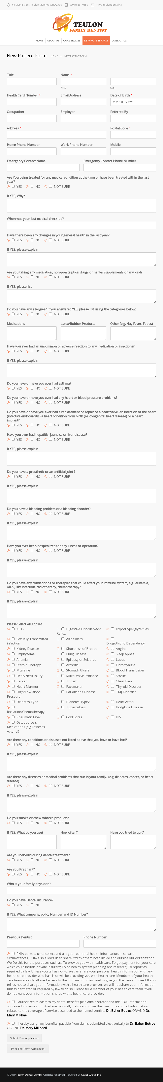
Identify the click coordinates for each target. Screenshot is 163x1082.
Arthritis (72, 665)
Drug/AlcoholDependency (125, 643)
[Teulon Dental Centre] (81, 22)
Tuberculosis (76, 707)
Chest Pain (124, 681)
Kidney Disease (27, 648)
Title (10, 75)
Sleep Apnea (125, 654)
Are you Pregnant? (21, 869)
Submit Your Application (24, 1038)
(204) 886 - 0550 (79, 4)
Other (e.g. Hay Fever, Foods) (131, 324)
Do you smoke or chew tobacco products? (38, 818)
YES (19, 186)
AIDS (20, 629)
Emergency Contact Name (26, 161)
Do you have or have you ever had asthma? (39, 383)
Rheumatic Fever (28, 717)
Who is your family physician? (29, 884)
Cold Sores (74, 717)
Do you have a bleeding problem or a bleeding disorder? (49, 509)
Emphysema (25, 654)
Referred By (119, 112)
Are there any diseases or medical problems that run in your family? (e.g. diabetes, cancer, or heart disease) (80, 779)
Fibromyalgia (125, 665)
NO (37, 186)
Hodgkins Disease (129, 707)
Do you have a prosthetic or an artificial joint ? (41, 472)
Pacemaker (74, 686)
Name (66, 75)
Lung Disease (76, 654)
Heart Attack (125, 702)
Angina (121, 648)
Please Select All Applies (24, 624)
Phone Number (95, 937)
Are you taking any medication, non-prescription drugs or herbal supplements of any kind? (74, 272)
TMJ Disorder (126, 692)
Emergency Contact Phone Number (109, 161)
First (63, 87)
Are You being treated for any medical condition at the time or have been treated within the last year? (78, 179)
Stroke (121, 676)
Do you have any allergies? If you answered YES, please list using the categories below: (71, 309)
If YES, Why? (16, 196)
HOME (39, 40)
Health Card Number (24, 95)
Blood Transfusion (130, 670)
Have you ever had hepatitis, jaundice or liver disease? (47, 435)
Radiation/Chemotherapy (26, 712)
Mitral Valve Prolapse (82, 676)
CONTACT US (119, 40)
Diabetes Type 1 (28, 702)
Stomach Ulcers (77, 670)
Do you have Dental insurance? (30, 900)
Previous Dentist (19, 937)
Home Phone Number (23, 145)
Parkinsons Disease (81, 692)
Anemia (22, 659)
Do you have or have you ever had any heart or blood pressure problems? (62, 398)
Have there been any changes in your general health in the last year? (58, 235)
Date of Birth (121, 95)
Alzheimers (74, 639)
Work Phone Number (77, 145)
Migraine (23, 670)
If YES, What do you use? (25, 832)
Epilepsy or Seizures (81, 659)
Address (14, 128)
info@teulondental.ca (109, 4)
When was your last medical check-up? (35, 219)
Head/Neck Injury (29, 676)
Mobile (115, 145)
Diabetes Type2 (78, 702)
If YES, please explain (22, 249)
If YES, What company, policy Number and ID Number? (47, 914)
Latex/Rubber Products (78, 324)
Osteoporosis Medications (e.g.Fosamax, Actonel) (26, 727)
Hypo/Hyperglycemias (132, 629)
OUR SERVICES (72, 40)
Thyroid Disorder (129, 686)
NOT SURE (62, 186)
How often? (69, 832)
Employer (68, 112)
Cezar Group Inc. (91, 1074)
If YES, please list (19, 287)
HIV (118, 717)
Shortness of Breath (81, 648)
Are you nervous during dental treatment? (38, 855)
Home (54, 56)
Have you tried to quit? (127, 832)
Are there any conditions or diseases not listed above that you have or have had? (67, 740)
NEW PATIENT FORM (96, 40)
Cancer (21, 681)
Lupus (120, 659)
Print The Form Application (28, 1048)
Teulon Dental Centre (29, 1074)
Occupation (15, 112)
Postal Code (120, 128)
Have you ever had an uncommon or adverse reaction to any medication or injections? (71, 346)
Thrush (71, 681)
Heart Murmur (27, 686)
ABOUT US (53, 40)
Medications (16, 324)
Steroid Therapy (28, 665)
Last (112, 87)
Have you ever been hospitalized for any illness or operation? (52, 546)
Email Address (71, 95)
